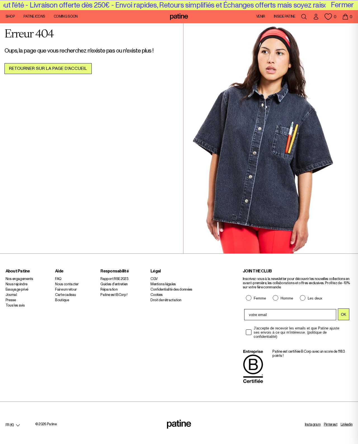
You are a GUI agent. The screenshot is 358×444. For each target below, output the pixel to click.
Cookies (156, 295)
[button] (347, 16)
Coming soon (66, 17)
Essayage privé (17, 290)
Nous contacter (67, 284)
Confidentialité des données (171, 290)
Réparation (108, 290)
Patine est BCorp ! (113, 295)
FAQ (58, 279)
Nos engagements (19, 279)
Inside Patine (284, 17)
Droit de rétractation (165, 300)
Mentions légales (163, 284)
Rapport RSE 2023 (114, 279)
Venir (260, 17)
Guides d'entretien (114, 284)
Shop (10, 17)
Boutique (62, 300)
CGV (153, 279)
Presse (11, 300)
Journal (11, 295)
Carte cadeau (65, 295)
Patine (34, 17)
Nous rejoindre (16, 284)
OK (343, 314)
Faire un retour (66, 290)
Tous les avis (15, 305)
